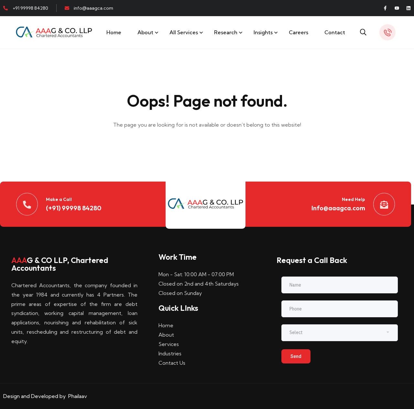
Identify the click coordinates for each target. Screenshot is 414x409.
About (145, 32)
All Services (183, 32)
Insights (263, 32)
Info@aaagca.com (338, 208)
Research (225, 32)
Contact (334, 32)
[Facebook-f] (385, 8)
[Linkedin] (408, 8)
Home (113, 32)
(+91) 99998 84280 (73, 208)
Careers (298, 32)
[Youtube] (397, 8)
